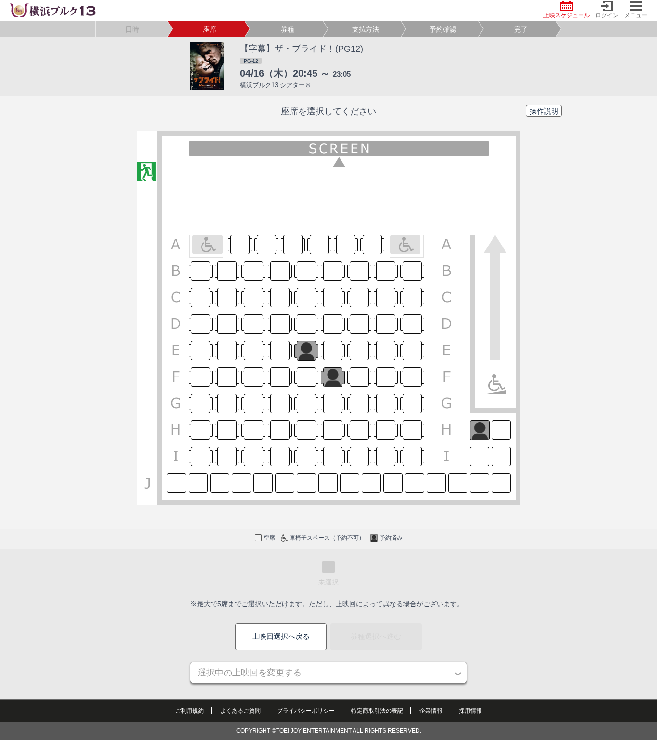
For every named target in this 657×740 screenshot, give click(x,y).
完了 (521, 29)
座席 (209, 29)
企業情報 (430, 710)
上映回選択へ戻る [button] (281, 636)
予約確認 (443, 29)
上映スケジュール (566, 15)
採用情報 (470, 710)
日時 (132, 29)
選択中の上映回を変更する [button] (250, 672)
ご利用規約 (189, 710)
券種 (287, 29)
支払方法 (365, 29)
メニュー (635, 15)
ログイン (607, 15)
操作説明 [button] (544, 111)
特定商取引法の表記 (377, 710)
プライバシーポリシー (306, 710)
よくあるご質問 (240, 710)
